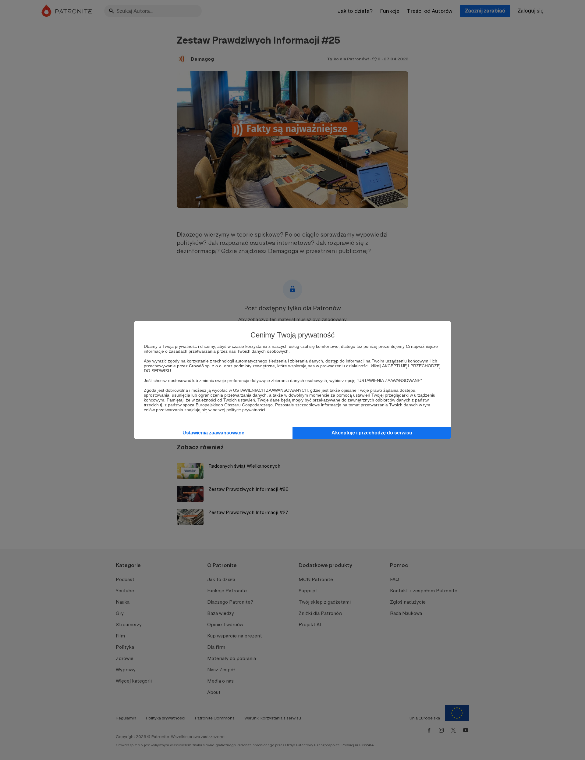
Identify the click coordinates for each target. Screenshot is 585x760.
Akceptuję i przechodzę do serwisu (372, 432)
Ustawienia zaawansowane (213, 432)
